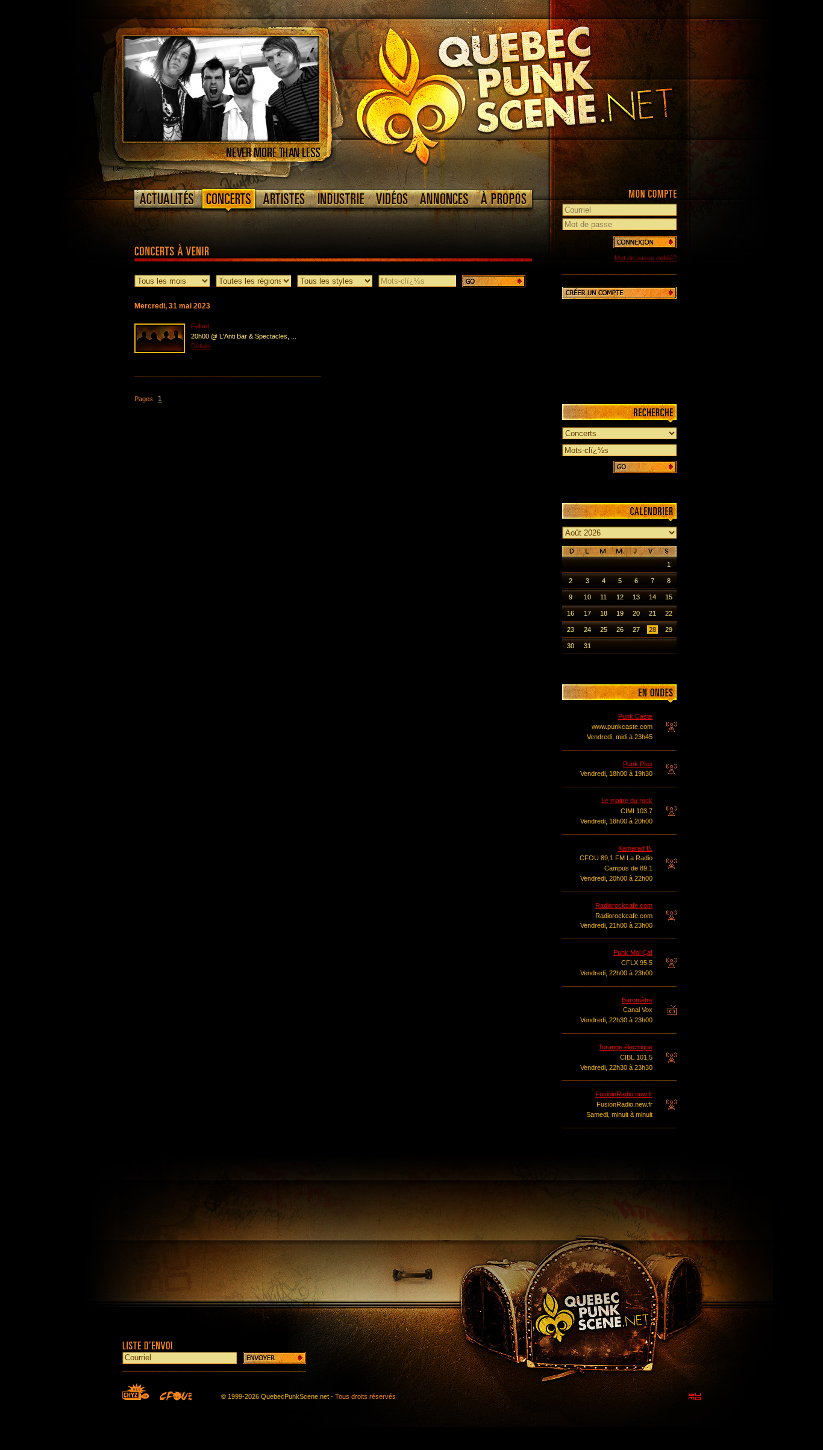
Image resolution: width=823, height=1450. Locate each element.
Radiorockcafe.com (623, 905)
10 (587, 597)
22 (668, 613)
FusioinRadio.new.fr (623, 1094)
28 (652, 629)
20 (636, 613)
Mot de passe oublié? (646, 257)
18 (603, 613)
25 (603, 629)
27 (636, 629)
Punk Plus (637, 763)
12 (620, 597)
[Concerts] (228, 201)
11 (603, 597)
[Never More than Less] (221, 139)
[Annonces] (444, 199)
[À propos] (503, 199)
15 (668, 597)
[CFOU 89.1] (176, 1396)
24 (587, 629)
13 (636, 597)
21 (652, 613)
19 (620, 613)
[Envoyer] (274, 1358)
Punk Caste (635, 716)
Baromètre (637, 1000)
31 (587, 645)
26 (620, 629)
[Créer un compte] (619, 293)
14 (652, 597)
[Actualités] (167, 199)
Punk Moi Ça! (632, 952)
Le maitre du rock (626, 800)
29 (668, 629)
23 (570, 629)
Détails (201, 345)
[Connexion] (645, 242)
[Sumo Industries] (695, 1396)
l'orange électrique (625, 1047)
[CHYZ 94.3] (135, 1391)
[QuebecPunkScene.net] (539, 93)
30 (570, 645)
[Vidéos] (392, 199)
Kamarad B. (635, 848)
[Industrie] (341, 199)
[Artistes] (284, 199)
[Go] (493, 281)
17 (587, 613)
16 (570, 613)
